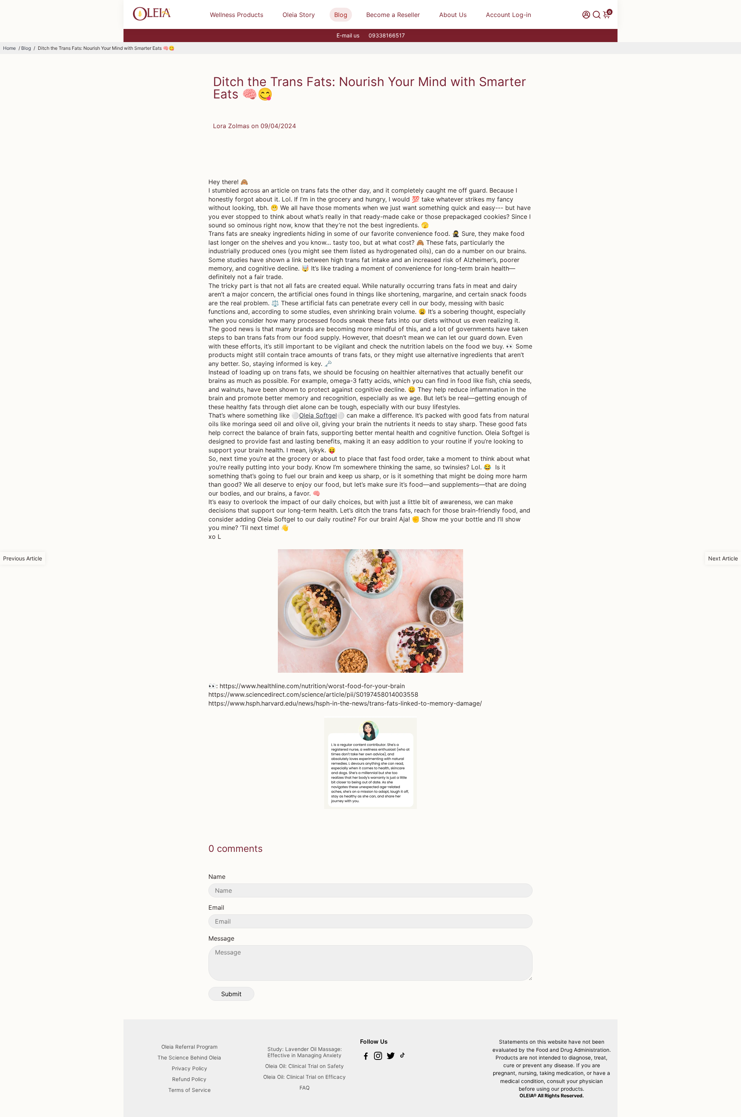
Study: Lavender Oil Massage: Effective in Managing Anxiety (304, 1052)
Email (216, 907)
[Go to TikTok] (402, 1057)
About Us (453, 15)
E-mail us (348, 35)
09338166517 (387, 35)
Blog (340, 15)
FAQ (304, 1088)
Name (216, 876)
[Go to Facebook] (366, 1057)
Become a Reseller (393, 15)
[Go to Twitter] (391, 1057)
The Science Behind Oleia (189, 1057)
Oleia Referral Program (189, 1047)
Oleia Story (299, 15)
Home (9, 48)
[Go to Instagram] (378, 1057)
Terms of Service (189, 1090)
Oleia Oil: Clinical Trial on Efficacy (304, 1077)
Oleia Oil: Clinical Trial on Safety (304, 1066)
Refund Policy (189, 1079)
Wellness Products (236, 15)
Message (221, 938)
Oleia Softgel (318, 415)
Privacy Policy (189, 1068)
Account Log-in (508, 15)
